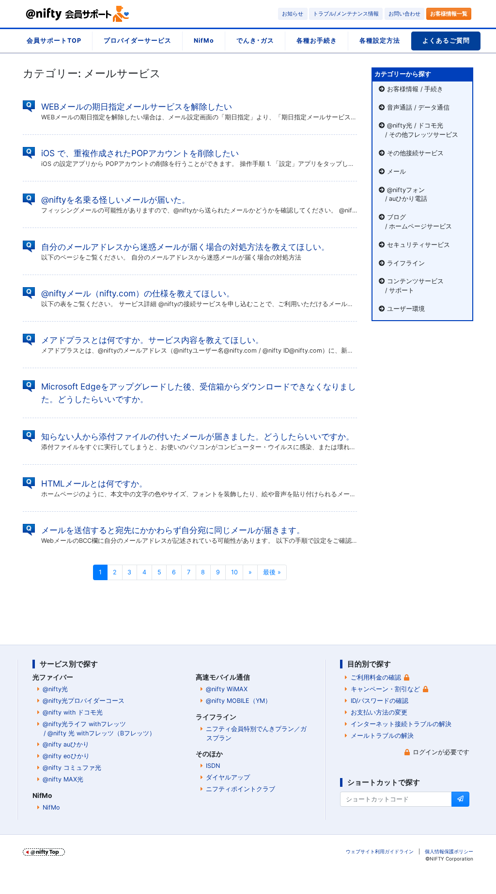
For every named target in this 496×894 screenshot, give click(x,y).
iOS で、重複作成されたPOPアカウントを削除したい (140, 153)
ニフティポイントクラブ (240, 789)
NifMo (204, 40)
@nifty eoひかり (66, 756)
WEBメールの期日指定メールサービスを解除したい (136, 106)
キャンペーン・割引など (385, 689)
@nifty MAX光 (63, 779)
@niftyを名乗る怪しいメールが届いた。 (115, 200)
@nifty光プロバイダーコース (83, 700)
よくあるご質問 (446, 40)
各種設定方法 (379, 40)
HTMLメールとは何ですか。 (94, 483)
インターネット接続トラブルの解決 (401, 724)
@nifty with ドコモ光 (73, 712)
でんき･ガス (255, 40)
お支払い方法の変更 (379, 712)
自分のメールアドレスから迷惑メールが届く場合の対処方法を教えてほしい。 (185, 247)
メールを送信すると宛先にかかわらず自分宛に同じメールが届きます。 (173, 530)
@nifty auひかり (66, 744)
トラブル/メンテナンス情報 (346, 13)
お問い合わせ (404, 13)
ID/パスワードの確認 (379, 700)
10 (234, 572)
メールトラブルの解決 (382, 735)
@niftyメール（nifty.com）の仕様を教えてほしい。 (137, 293)
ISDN (213, 765)
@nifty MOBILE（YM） (238, 700)
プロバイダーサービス (137, 40)
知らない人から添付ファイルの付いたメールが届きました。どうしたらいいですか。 (197, 436)
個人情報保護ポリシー (449, 851)
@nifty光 (55, 689)
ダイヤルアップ (228, 777)
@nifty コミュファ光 (72, 767)
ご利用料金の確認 (376, 677)
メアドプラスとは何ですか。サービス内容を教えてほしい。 (152, 340)
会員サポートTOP (54, 40)
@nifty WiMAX (227, 689)
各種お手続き (316, 40)
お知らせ (292, 13)
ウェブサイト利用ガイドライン (380, 851)
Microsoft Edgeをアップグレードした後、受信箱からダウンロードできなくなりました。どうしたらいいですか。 (198, 392)
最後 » (272, 572)
